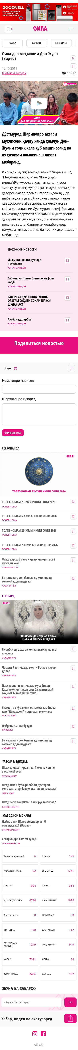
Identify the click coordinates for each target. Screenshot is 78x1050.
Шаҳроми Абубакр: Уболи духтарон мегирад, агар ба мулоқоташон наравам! (29, 786)
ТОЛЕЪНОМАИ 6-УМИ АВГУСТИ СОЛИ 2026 (29, 516)
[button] (71, 29)
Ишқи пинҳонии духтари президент (25, 261)
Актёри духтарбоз (20, 319)
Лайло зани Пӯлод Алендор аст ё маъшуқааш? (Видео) (24, 823)
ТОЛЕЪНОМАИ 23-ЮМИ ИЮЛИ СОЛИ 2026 (29, 530)
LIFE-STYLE (61, 43)
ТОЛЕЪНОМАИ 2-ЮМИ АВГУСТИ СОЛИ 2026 (30, 545)
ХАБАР (12, 43)
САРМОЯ (37, 43)
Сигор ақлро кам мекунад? (20, 839)
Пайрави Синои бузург (17, 726)
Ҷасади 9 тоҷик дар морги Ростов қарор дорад (29, 669)
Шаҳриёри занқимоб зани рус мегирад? (29, 802)
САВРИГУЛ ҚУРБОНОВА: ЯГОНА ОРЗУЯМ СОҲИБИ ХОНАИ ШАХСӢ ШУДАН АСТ (29, 300)
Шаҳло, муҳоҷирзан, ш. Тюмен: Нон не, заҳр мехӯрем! (28, 769)
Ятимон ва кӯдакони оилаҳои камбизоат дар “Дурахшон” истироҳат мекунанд (29, 709)
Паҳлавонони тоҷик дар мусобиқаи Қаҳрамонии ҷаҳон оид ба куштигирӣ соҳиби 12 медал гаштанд (27, 689)
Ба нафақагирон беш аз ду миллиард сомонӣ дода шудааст (27, 579)
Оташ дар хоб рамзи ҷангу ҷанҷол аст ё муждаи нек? (28, 561)
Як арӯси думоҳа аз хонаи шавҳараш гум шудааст (29, 651)
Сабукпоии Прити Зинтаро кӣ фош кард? (31, 280)
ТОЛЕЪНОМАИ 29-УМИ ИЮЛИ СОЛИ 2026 (28, 502)
